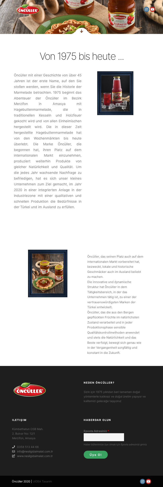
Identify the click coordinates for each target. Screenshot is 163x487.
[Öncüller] (28, 9)
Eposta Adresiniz (96, 431)
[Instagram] (146, 9)
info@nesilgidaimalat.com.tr (35, 451)
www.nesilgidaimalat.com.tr (35, 456)
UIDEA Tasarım (42, 481)
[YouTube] (152, 9)
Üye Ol (96, 455)
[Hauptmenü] (134, 9)
